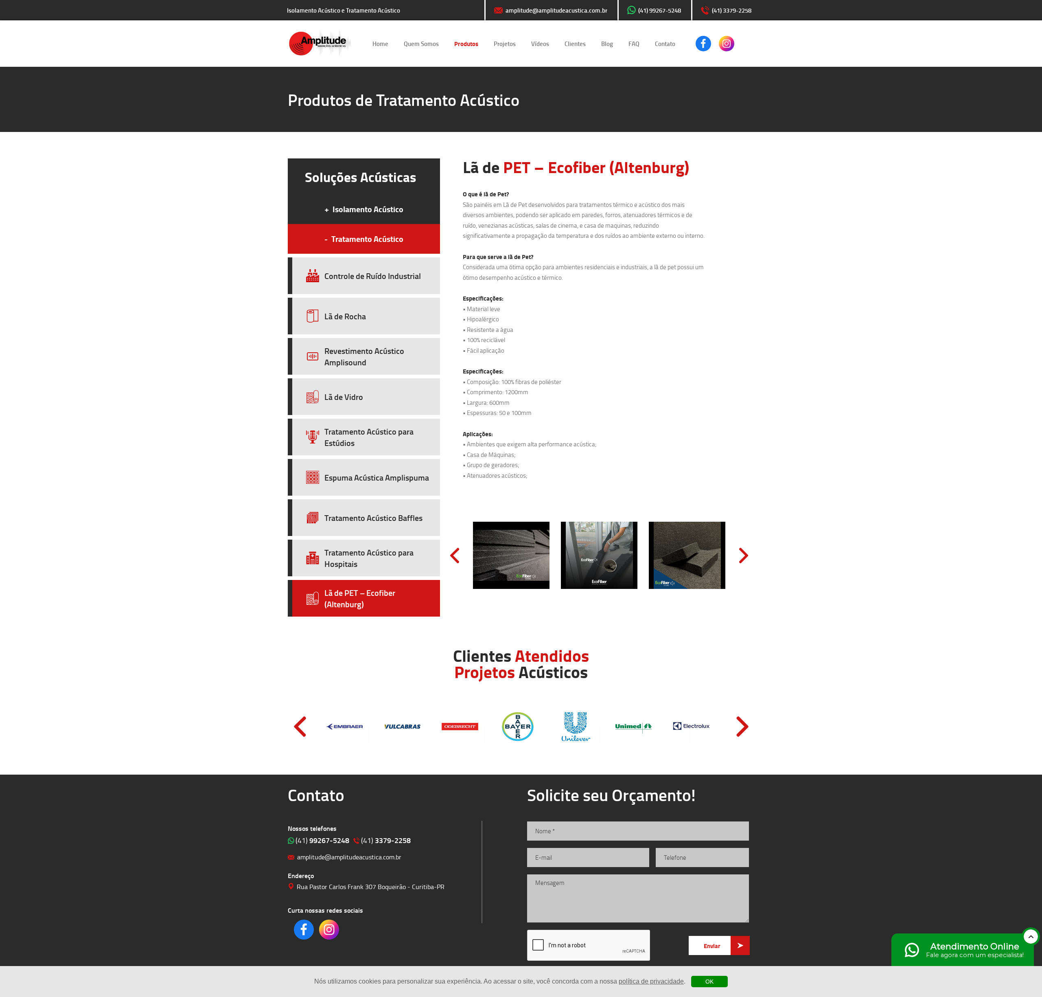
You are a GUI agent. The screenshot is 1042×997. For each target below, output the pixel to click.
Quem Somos (421, 43)
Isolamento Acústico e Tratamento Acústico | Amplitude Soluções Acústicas (319, 43)
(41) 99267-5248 (659, 10)
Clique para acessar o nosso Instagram (726, 43)
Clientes (575, 43)
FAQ (633, 43)
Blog (607, 43)
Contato (665, 43)
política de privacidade (651, 981)
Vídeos (540, 43)
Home (380, 43)
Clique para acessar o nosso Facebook (703, 43)
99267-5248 (322, 840)
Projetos (505, 43)
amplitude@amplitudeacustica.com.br (556, 10)
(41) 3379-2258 (731, 10)
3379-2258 (386, 840)
